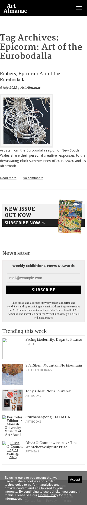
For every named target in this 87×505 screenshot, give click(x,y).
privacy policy (50, 302)
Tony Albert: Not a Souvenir (48, 391)
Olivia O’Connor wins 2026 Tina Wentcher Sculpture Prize (51, 445)
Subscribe (43, 290)
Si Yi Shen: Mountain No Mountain (54, 365)
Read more (8, 178)
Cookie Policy (48, 495)
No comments (33, 178)
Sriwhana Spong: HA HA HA (48, 417)
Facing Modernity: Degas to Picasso (54, 340)
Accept (75, 479)
